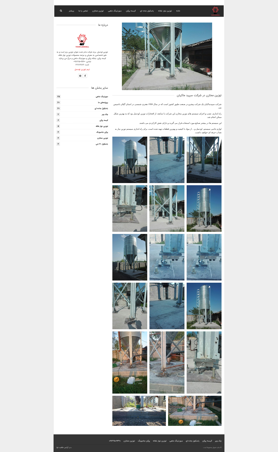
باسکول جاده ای (147, 11)
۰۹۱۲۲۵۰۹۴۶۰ (115, 441)
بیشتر (71, 11)
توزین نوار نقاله (165, 11)
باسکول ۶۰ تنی (102, 143)
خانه (178, 11)
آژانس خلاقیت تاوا (62, 447)
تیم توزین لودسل (82, 69)
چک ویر (105, 114)
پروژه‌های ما (103, 102)
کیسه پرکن (131, 11)
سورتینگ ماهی (115, 11)
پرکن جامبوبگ (102, 132)
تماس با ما (83, 11)
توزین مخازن (98, 11)
